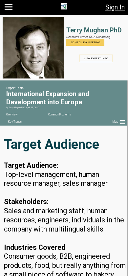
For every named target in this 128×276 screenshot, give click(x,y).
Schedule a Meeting (85, 42)
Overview (11, 114)
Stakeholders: (26, 202)
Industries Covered (34, 247)
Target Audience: (31, 165)
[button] (9, 8)
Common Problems (59, 114)
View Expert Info (96, 58)
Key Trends (15, 121)
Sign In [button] (115, 7)
